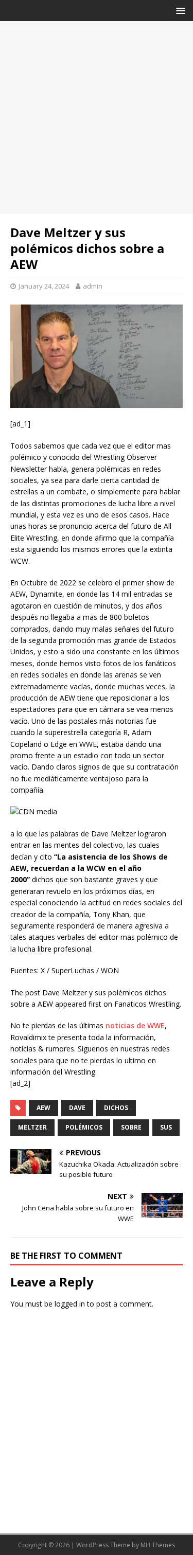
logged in (70, 1304)
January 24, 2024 (44, 286)
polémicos (83, 1127)
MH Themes (158, 1545)
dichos (116, 1107)
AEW (43, 1107)
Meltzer (32, 1127)
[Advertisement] (96, 117)
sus (166, 1127)
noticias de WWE (135, 1025)
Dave (77, 1107)
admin (92, 286)
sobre (131, 1127)
